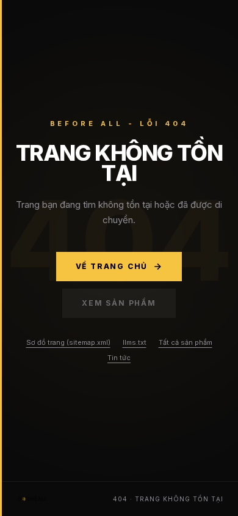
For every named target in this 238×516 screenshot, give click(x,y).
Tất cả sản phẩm (185, 342)
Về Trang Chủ (112, 266)
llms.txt (134, 342)
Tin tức (119, 357)
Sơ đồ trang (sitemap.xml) (68, 342)
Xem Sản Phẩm (119, 303)
